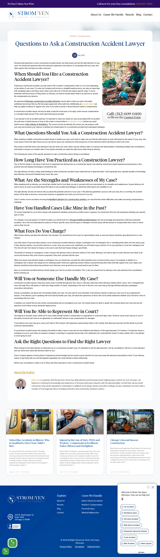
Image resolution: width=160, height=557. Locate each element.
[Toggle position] (148, 487)
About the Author (24, 372)
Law (98, 413)
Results (129, 14)
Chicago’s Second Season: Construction (124, 442)
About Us (96, 14)
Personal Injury (88, 508)
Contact (147, 14)
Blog (138, 14)
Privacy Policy (66, 547)
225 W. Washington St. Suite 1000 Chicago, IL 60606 (24, 517)
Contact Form (132, 117)
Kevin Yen (36, 380)
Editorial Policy (94, 547)
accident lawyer (88, 104)
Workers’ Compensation (92, 505)
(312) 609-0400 (143, 3)
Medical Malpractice (90, 512)
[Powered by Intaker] (141, 552)
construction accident (75, 121)
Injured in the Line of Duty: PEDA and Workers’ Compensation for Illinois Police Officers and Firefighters (80, 443)
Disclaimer (79, 547)
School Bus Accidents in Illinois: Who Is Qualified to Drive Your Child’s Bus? (29, 443)
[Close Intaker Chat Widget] (153, 487)
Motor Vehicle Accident (41, 413)
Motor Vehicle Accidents (92, 501)
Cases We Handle (113, 14)
